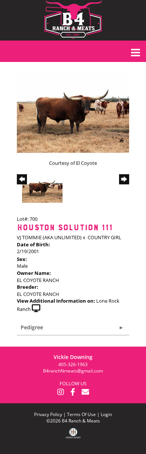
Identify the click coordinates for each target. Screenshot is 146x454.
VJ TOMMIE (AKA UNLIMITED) (49, 237)
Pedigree (32, 327)
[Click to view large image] (73, 112)
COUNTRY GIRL (104, 237)
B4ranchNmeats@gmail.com (73, 371)
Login (106, 414)
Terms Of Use (81, 414)
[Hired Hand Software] (73, 439)
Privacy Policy (48, 414)
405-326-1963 (73, 364)
